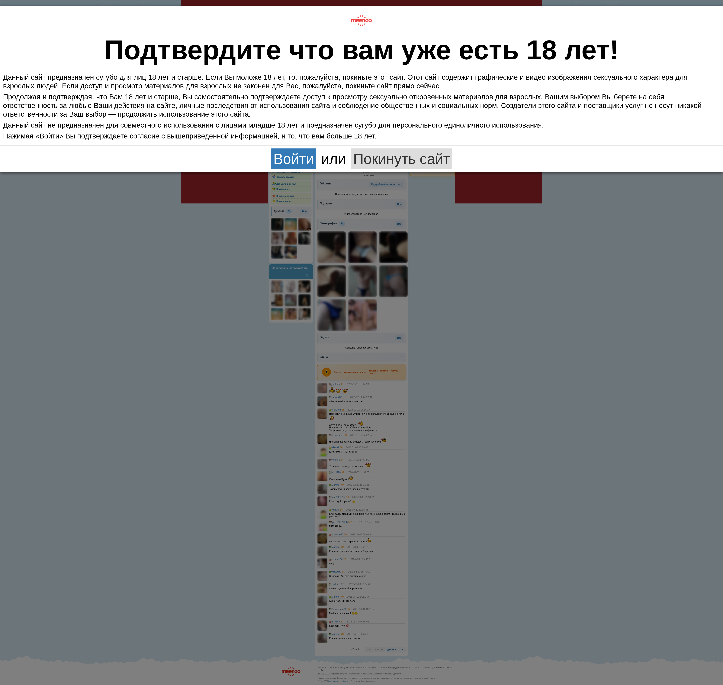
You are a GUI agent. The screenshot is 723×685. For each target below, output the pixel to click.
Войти (293, 159)
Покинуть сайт (401, 159)
